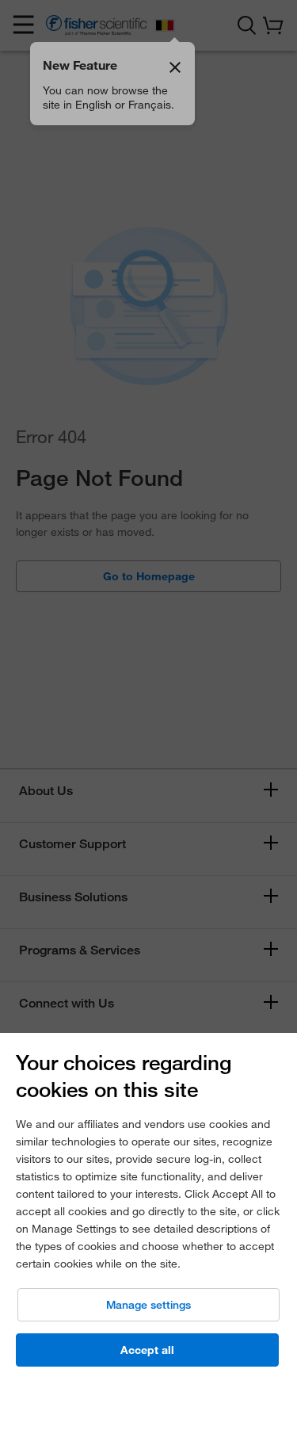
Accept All (147, 1350)
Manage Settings (148, 1305)
